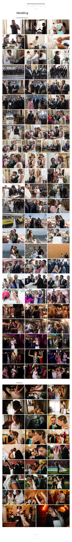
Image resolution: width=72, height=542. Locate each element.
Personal (33, 6)
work (40, 6)
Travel (27, 6)
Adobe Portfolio (37, 538)
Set (37, 6)
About (44, 6)
